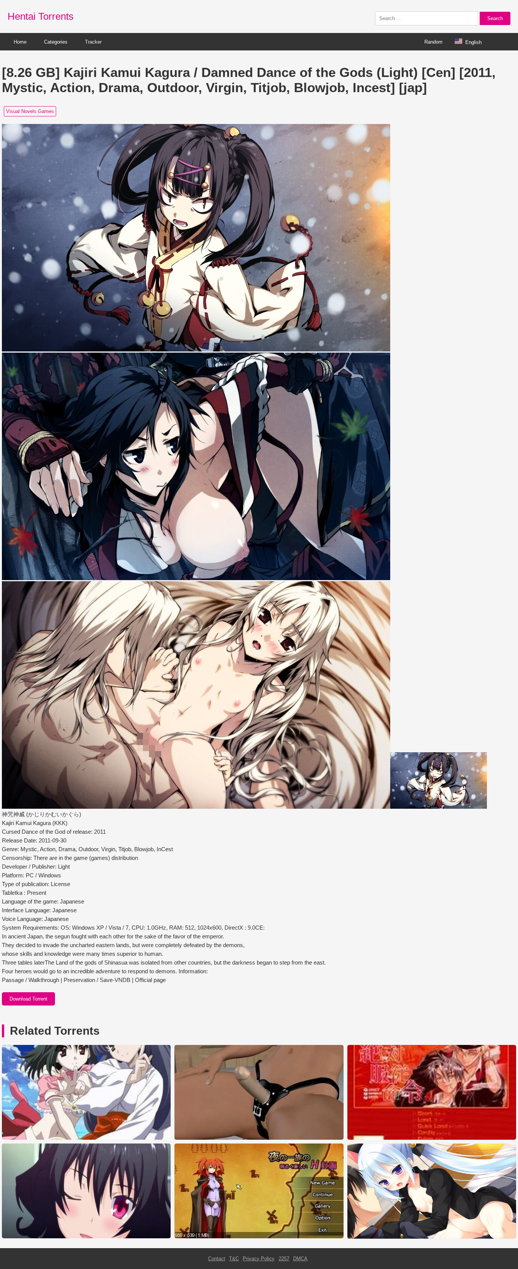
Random (433, 42)
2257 (284, 1258)
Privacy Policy (259, 1258)
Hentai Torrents (41, 16)
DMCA (300, 1258)
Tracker (93, 42)
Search (495, 18)
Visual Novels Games (30, 111)
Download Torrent (28, 999)
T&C (234, 1258)
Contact (216, 1258)
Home (20, 42)
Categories (55, 42)
